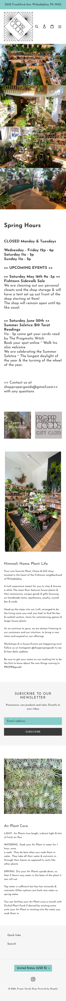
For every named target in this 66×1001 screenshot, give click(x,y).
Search (11, 944)
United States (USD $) (32, 968)
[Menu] (60, 27)
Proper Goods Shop (27, 989)
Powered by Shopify (48, 989)
